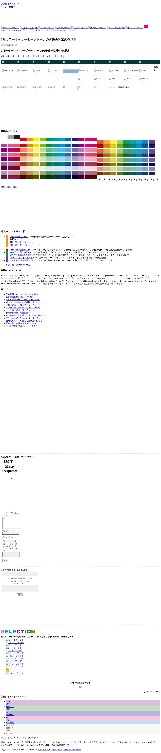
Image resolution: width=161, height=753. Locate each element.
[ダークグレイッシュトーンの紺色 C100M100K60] (152, 164)
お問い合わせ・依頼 (72, 749)
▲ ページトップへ (151, 692)
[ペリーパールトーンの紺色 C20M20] (75, 168)
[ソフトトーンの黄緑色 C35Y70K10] (120, 151)
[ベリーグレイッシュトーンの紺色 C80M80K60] (152, 173)
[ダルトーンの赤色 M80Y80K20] (23, 155)
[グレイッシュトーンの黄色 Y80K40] (36, 164)
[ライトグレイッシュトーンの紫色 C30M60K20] (4, 164)
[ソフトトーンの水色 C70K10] (139, 151)
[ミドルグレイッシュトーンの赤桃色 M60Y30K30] (94, 173)
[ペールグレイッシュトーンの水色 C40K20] (139, 169)
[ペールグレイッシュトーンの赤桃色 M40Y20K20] (17, 173)
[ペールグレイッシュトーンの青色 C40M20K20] (145, 169)
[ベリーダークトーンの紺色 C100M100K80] (75, 177)
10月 (48, 56)
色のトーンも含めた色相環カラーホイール (25, 302)
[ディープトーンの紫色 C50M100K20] (4, 150)
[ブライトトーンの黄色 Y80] (113, 142)
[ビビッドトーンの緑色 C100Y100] (49, 139)
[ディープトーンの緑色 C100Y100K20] (126, 146)
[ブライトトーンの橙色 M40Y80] (107, 142)
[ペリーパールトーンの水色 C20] (62, 168)
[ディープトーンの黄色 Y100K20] (113, 146)
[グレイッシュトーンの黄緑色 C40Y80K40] (43, 164)
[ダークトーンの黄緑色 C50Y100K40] (120, 155)
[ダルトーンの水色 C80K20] (62, 155)
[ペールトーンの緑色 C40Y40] (49, 159)
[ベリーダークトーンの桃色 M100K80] (88, 177)
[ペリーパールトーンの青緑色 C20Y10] (55, 168)
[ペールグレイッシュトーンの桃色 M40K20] (11, 173)
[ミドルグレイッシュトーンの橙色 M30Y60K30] (30, 173)
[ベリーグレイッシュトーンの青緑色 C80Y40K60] (132, 173)
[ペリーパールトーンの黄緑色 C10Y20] (43, 168)
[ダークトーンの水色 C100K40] (139, 155)
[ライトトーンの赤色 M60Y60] (23, 150)
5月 (22, 56)
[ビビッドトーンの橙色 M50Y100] (30, 139)
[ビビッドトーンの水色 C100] (62, 139)
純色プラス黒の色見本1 (20, 252)
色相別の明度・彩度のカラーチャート (23, 313)
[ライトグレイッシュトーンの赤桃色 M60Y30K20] (17, 164)
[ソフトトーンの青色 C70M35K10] (145, 151)
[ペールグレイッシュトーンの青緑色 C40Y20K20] (132, 169)
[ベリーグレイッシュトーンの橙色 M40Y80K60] (107, 173)
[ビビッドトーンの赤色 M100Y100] (23, 139)
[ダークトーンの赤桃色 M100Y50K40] (17, 159)
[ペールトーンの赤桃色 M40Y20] (94, 159)
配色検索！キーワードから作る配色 (22, 294)
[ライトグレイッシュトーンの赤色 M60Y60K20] (100, 160)
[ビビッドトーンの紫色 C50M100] (81, 139)
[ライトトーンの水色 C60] (62, 150)
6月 (27, 56)
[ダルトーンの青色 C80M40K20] (68, 155)
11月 (54, 56)
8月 (37, 56)
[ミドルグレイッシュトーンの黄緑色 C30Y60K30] (43, 173)
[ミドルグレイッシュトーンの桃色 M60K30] (88, 173)
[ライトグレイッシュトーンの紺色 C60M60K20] (152, 160)
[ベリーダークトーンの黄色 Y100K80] (36, 177)
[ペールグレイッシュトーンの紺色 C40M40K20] (152, 169)
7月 (32, 56)
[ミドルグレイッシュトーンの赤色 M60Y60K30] (23, 173)
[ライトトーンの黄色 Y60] (36, 150)
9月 (42, 56)
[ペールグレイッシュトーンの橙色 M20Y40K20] (107, 169)
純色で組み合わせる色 (20, 250)
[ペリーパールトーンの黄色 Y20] (36, 168)
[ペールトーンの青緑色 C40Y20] (55, 159)
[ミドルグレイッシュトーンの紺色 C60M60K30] (75, 173)
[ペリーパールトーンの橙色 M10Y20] (30, 168)
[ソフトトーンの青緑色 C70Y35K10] (132, 151)
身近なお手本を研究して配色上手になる (24, 321)
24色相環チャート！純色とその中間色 (23, 300)
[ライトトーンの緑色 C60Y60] (49, 150)
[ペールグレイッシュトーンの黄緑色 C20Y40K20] (120, 169)
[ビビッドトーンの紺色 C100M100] (75, 139)
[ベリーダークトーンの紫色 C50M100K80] (81, 177)
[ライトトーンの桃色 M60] (88, 150)
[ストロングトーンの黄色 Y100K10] (36, 145)
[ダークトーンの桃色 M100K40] (11, 159)
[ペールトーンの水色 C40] (62, 159)
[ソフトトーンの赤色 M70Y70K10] (100, 151)
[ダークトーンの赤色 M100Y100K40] (100, 155)
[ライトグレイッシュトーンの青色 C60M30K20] (145, 160)
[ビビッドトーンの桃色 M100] (88, 139)
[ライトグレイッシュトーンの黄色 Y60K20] (113, 160)
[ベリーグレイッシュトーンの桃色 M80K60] (11, 177)
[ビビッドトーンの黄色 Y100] (36, 139)
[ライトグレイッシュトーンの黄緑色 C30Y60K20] (120, 160)
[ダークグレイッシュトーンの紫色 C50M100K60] (4, 168)
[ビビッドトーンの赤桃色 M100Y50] (94, 139)
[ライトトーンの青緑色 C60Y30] (55, 150)
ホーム (9, 733)
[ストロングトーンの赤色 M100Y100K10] (23, 145)
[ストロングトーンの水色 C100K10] (62, 145)
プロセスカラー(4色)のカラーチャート (23, 305)
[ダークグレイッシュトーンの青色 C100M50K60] (145, 164)
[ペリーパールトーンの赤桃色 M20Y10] (94, 168)
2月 (16, 242)
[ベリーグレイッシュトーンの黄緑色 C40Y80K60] (120, 173)
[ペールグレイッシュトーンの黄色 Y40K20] (113, 169)
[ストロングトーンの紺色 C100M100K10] (75, 145)
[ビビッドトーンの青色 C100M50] (68, 139)
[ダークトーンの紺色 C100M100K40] (152, 155)
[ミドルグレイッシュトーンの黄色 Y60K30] (36, 173)
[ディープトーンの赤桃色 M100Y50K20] (17, 150)
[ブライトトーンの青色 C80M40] (145, 142)
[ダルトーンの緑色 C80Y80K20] (49, 155)
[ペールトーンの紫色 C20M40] (81, 159)
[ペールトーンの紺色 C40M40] (75, 159)
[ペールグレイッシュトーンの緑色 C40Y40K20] (126, 169)
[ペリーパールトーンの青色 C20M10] (68, 168)
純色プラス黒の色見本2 (20, 255)
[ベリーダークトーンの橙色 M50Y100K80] (30, 177)
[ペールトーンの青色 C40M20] (68, 159)
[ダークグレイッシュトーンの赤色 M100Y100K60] (100, 164)
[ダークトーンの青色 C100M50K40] (145, 155)
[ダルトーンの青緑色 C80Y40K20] (55, 155)
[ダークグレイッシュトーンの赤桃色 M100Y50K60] (17, 168)
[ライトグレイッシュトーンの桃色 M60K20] (11, 164)
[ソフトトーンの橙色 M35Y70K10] (107, 151)
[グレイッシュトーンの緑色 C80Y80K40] (49, 164)
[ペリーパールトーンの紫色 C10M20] (81, 168)
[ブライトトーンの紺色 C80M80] (152, 142)
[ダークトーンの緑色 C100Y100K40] (126, 155)
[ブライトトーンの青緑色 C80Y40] (132, 142)
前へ (9, 187)
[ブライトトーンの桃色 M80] (11, 145)
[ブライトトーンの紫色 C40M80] (4, 145)
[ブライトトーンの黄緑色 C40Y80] (120, 142)
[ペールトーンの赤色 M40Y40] (23, 159)
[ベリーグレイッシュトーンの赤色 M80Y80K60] (100, 173)
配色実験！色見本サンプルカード (21, 265)
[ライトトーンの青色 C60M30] (68, 150)
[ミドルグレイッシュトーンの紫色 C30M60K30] (81, 173)
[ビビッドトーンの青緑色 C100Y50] (55, 139)
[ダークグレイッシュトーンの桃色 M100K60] (11, 168)
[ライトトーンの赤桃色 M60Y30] (94, 150)
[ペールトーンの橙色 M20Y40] (30, 159)
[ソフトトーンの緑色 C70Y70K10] (126, 151)
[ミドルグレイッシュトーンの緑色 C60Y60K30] (49, 173)
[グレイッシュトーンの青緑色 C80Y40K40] (55, 164)
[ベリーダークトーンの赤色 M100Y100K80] (23, 177)
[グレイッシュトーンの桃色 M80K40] (88, 164)
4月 (17, 56)
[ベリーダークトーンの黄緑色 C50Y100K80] (43, 177)
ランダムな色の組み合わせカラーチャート (25, 318)
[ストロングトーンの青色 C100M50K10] (68, 145)
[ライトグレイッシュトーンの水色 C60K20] (139, 160)
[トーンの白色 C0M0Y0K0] (4, 137)
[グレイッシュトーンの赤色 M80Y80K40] (23, 164)
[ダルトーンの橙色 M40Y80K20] (30, 155)
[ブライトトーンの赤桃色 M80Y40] (17, 145)
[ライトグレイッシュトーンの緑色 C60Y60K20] (126, 160)
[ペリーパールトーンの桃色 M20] (88, 168)
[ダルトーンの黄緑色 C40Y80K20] (43, 155)
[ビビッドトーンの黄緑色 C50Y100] (43, 139)
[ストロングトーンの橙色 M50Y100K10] (30, 145)
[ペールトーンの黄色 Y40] (36, 159)
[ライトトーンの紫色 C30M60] (81, 150)
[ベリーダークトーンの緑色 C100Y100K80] (49, 177)
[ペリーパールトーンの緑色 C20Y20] (49, 168)
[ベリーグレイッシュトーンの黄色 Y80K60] (113, 173)
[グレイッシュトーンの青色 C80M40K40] (68, 164)
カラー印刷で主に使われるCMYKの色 (23, 307)
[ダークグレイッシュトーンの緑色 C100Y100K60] (126, 164)
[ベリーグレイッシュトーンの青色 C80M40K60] (145, 173)
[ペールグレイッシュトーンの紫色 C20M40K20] (4, 173)
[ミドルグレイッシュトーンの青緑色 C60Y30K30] (55, 173)
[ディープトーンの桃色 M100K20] (11, 150)
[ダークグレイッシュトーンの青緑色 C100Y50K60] (132, 164)
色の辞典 (10, 722)
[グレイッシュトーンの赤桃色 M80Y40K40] (94, 164)
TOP (3, 187)
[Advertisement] (80, 17)
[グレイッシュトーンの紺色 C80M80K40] (75, 164)
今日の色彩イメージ (19, 237)
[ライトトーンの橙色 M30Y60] (30, 150)
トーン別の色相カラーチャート (20, 310)
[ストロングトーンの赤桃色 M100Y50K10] (94, 145)
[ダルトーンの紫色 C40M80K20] (81, 155)
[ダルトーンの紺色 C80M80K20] (75, 155)
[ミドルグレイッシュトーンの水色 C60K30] (62, 173)
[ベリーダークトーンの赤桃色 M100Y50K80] (94, 177)
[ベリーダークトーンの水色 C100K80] (62, 177)
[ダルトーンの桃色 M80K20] (88, 155)
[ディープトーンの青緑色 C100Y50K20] (132, 146)
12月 (60, 56)
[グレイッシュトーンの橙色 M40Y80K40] (30, 164)
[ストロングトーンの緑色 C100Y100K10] (49, 145)
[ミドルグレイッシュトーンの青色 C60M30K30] (68, 173)
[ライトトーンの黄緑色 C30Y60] (43, 150)
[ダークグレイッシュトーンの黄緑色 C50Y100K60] (120, 164)
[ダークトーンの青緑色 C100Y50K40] (132, 155)
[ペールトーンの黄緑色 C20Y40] (43, 159)
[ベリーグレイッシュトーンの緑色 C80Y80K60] (126, 173)
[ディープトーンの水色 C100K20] (139, 146)
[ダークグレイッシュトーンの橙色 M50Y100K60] (107, 164)
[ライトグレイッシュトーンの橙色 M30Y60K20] (107, 160)
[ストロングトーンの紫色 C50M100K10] (81, 145)
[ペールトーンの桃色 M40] (88, 159)
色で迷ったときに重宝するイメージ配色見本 (26, 315)
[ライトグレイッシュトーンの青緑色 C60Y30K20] (132, 160)
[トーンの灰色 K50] (11, 137)
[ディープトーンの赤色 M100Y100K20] (100, 146)
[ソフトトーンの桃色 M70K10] (11, 155)
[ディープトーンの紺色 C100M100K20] (152, 146)
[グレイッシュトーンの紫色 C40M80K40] (81, 164)
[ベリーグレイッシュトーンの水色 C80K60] (139, 173)
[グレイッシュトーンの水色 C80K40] (62, 164)
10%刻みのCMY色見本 (20, 260)
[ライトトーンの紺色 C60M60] (75, 150)
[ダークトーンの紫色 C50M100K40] (4, 159)
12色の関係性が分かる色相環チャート (23, 297)
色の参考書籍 (44, 749)
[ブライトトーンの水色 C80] (139, 142)
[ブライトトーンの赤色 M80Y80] (100, 142)
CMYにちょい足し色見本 (21, 258)
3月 (12, 56)
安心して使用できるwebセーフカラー (23, 326)
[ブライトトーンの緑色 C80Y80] (126, 142)
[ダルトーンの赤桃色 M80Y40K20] (94, 155)
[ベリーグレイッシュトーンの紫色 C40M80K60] (4, 177)
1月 (2, 56)
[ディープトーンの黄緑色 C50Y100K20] (120, 146)
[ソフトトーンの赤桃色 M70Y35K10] (17, 155)
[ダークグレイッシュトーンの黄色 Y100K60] (113, 164)
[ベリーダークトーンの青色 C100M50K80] (68, 177)
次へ (15, 187)
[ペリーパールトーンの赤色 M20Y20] (23, 168)
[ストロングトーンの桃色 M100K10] (88, 145)
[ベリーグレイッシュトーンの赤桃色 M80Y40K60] (17, 177)
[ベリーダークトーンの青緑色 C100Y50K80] (55, 177)
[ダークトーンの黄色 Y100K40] (113, 155)
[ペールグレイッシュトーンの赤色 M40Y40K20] (100, 169)
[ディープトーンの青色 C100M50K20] (145, 146)
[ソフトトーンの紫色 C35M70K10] (4, 155)
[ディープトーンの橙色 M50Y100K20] (107, 146)
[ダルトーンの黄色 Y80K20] (36, 155)
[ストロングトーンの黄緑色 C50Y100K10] (43, 145)
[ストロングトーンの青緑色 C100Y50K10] (55, 145)
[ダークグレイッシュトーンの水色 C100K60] (139, 164)
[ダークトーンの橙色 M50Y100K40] (107, 155)
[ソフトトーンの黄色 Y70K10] (113, 151)
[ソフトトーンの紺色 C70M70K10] (152, 151)
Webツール (57, 749)
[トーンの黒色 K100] (17, 137)
